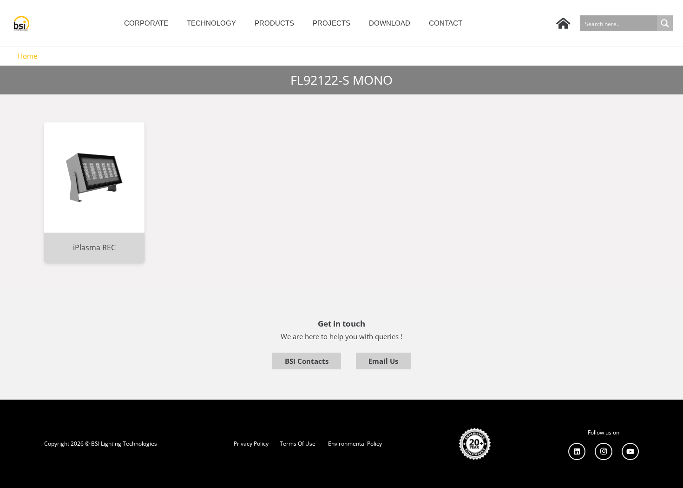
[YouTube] (630, 452)
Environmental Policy (355, 444)
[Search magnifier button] (665, 23)
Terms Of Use (297, 444)
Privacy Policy (251, 444)
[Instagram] (603, 452)
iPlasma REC (94, 247)
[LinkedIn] (577, 452)
